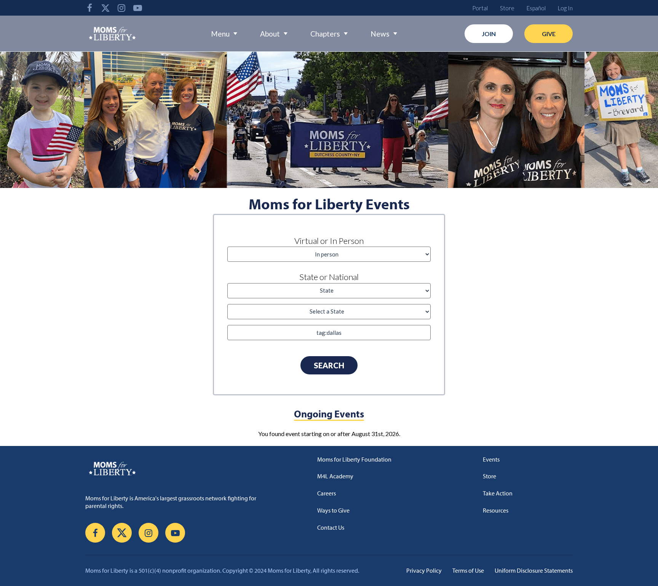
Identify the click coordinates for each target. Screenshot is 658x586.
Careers (326, 493)
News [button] (380, 33)
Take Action (498, 493)
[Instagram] (121, 8)
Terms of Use (468, 570)
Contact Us (330, 527)
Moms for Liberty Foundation (354, 459)
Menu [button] (220, 33)
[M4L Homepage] (112, 33)
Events (491, 459)
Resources (495, 510)
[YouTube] (137, 8)
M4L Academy (335, 476)
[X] (105, 8)
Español (536, 8)
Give (549, 33)
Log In (565, 8)
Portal (480, 8)
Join (489, 33)
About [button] (270, 33)
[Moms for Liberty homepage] (178, 468)
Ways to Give (333, 510)
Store (507, 8)
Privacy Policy (424, 570)
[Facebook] (89, 8)
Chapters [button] (325, 33)
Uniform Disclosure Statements (534, 570)
